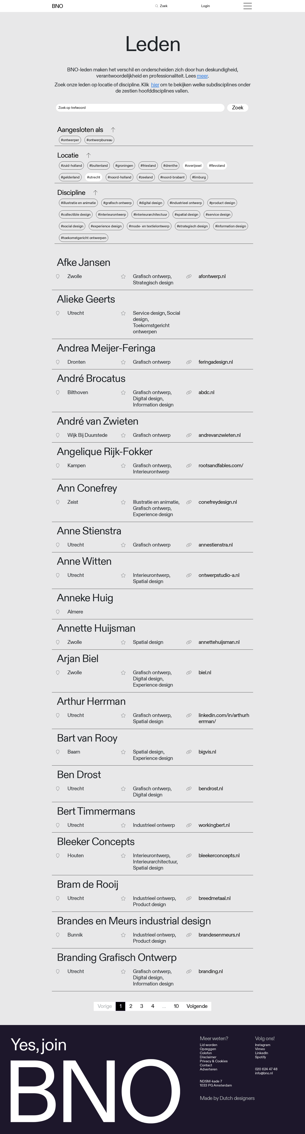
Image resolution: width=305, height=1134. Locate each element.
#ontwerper (70, 140)
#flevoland (217, 165)
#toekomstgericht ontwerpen (83, 238)
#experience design (106, 226)
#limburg (199, 177)
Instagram (262, 1045)
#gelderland (70, 177)
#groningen (124, 165)
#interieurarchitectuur (150, 214)
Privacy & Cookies (214, 1061)
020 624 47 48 (266, 1069)
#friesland (148, 165)
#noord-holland (119, 177)
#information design (230, 226)
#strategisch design (192, 226)
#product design (222, 203)
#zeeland (146, 177)
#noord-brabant (172, 177)
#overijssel (193, 165)
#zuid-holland (71, 165)
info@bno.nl (264, 1073)
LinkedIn (261, 1053)
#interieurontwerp (112, 214)
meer (202, 76)
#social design (72, 226)
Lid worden (208, 1045)
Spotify (260, 1057)
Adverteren (208, 1069)
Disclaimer (208, 1057)
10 (176, 1006)
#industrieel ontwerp (186, 203)
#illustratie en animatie (78, 203)
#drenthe (170, 165)
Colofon (206, 1053)
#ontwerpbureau (99, 140)
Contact (206, 1065)
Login (205, 6)
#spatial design (186, 214)
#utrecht (93, 177)
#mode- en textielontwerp (149, 226)
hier (155, 84)
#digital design (150, 203)
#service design (218, 214)
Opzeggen (208, 1049)
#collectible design (76, 214)
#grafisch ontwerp (117, 203)
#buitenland (98, 165)
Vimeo (260, 1049)
